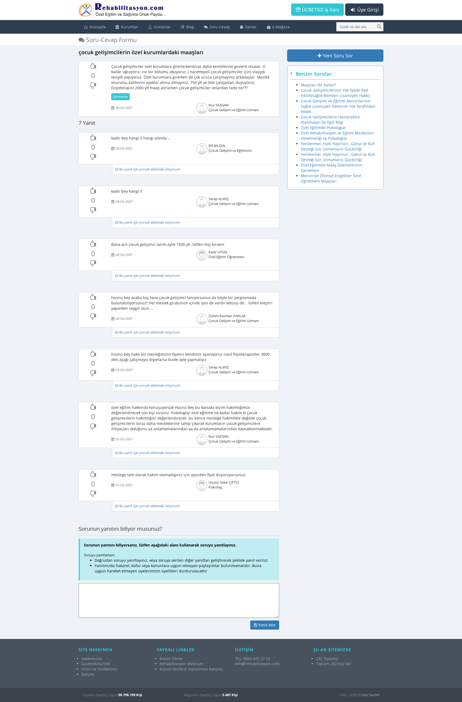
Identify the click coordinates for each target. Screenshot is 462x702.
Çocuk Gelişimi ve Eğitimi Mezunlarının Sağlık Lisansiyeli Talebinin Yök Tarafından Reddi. (338, 106)
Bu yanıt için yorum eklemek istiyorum (149, 169)
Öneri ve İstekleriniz (99, 669)
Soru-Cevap (219, 26)
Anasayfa (97, 26)
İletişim (87, 674)
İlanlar (250, 26)
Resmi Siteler (171, 658)
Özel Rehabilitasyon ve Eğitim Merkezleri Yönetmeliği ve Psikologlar (337, 135)
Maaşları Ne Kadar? (318, 84)
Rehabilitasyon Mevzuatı (181, 663)
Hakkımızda (91, 658)
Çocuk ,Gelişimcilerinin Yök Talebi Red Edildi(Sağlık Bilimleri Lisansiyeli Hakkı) (335, 93)
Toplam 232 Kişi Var (333, 663)
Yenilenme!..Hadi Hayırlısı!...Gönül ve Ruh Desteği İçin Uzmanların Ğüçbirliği (338, 146)
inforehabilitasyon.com (257, 663)
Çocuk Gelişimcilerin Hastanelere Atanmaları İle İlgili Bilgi (330, 119)
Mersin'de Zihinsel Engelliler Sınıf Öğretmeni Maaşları (331, 178)
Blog (189, 26)
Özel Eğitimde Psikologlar (323, 127)
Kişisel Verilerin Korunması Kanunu (191, 669)
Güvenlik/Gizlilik (95, 663)
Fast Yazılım (370, 694)
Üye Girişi (367, 9)
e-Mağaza (280, 26)
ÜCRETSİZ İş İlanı (320, 9)
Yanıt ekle (266, 624)
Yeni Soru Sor (337, 55)
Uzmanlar (161, 26)
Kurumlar (129, 26)
